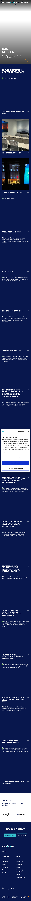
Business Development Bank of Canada (13, 782)
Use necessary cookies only (15, 468)
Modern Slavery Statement (15, 897)
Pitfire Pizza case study (11, 232)
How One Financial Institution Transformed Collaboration (12, 656)
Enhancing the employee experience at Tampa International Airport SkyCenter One (12, 524)
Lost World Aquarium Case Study (13, 112)
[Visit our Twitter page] (7, 888)
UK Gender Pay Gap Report (23, 897)
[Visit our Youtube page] (12, 888)
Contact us (19, 861)
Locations (19, 864)
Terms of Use (3, 897)
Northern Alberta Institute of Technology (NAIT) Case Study (13, 699)
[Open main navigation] (3, 3)
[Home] (11, 3)
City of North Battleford (13, 311)
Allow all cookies (15, 463)
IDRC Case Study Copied (11, 153)
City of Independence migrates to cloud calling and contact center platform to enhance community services (13, 393)
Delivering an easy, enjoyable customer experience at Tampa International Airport (11, 569)
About (4, 873)
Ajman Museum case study (12, 192)
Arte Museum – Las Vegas (12, 350)
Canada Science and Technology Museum (10, 741)
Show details (22, 458)
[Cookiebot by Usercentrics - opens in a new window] (18, 431)
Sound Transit (8, 271)
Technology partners (19, 870)
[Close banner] (28, 431)
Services (4, 864)
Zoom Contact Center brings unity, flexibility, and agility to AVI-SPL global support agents (13, 480)
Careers (18, 874)
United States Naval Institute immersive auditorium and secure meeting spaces (11, 613)
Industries (5, 870)
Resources (5, 867)
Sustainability (20, 877)
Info (18, 856)
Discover (5, 856)
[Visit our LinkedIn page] (3, 888)
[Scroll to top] (28, 897)
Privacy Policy (8, 897)
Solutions (5, 861)
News (18, 867)
